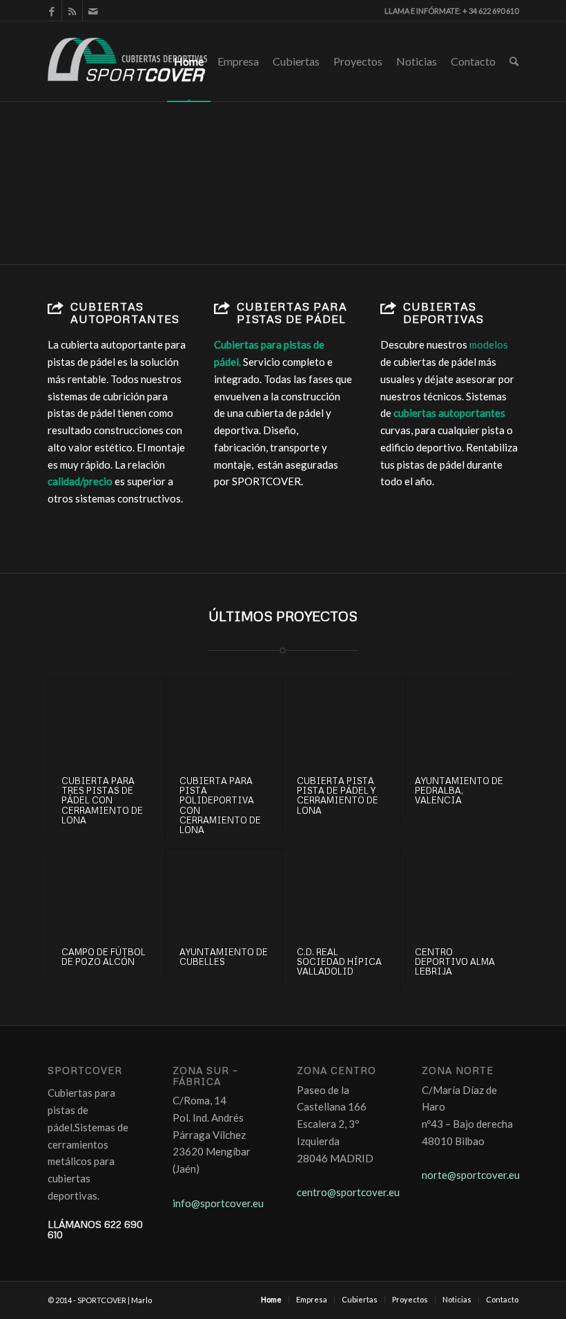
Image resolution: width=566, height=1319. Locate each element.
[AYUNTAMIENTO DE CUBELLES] (224, 891)
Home (189, 61)
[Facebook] (51, 10)
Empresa (238, 61)
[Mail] (93, 10)
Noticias (416, 61)
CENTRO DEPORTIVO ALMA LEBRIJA (455, 961)
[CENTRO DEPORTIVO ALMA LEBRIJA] (459, 891)
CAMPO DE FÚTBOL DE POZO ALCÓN (103, 956)
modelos (489, 344)
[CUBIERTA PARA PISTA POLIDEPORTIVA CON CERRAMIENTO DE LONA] (224, 720)
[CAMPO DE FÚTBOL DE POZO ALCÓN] (106, 891)
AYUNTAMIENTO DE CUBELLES (223, 956)
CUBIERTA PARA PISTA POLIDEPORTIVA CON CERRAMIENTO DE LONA (220, 805)
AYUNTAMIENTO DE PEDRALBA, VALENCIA (459, 790)
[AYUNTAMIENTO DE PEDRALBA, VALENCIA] (459, 720)
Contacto (473, 61)
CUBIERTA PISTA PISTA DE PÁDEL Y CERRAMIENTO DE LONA (337, 795)
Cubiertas (296, 61)
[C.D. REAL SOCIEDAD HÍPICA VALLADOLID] (341, 891)
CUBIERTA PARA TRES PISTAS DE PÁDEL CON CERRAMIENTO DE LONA (102, 800)
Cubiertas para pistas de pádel (292, 313)
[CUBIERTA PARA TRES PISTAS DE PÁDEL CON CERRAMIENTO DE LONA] (106, 720)
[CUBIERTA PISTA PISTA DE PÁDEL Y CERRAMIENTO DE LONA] (341, 720)
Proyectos (357, 61)
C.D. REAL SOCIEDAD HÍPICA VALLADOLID (339, 961)
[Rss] (72, 10)
